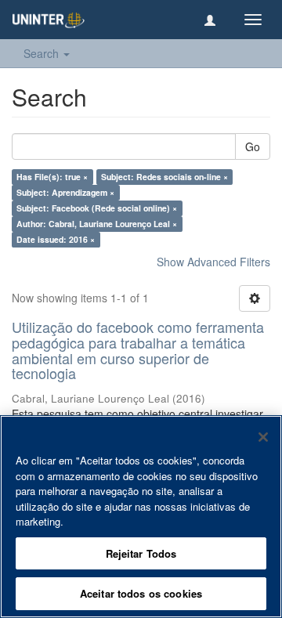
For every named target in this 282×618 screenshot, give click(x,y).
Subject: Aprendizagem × (65, 192)
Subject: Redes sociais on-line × (164, 177)
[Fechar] (263, 437)
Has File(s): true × (52, 177)
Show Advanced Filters (213, 261)
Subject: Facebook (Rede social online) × (96, 208)
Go (252, 146)
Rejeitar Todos (141, 553)
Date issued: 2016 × (55, 239)
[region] (141, 516)
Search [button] (43, 53)
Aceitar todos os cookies (141, 593)
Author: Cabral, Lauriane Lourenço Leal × (96, 223)
